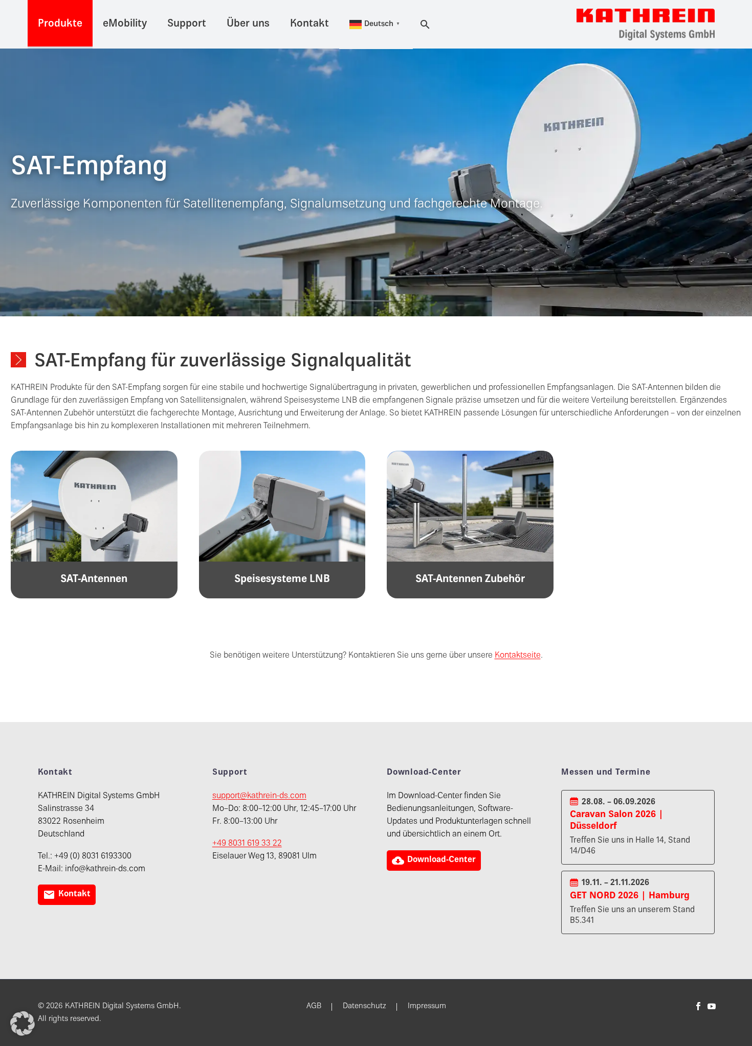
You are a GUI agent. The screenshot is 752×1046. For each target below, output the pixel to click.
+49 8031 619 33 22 (247, 844)
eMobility (125, 24)
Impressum (427, 1006)
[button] (22, 1023)
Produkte (60, 24)
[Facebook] (698, 1006)
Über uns (248, 24)
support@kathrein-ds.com (259, 796)
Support (186, 24)
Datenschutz (364, 1006)
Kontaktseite (518, 656)
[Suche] (423, 24)
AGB (313, 1006)
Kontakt (309, 24)
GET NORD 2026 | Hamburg (630, 896)
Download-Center (434, 860)
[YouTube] (711, 1006)
